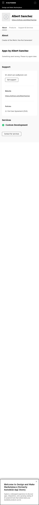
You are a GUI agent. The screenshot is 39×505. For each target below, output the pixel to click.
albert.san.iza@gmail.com (17, 75)
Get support (11, 80)
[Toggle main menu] (3, 2)
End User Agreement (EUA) (18, 111)
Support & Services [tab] (25, 28)
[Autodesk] (11, 3)
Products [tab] (12, 28)
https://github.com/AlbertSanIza (24, 20)
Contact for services (11, 134)
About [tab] (4, 28)
